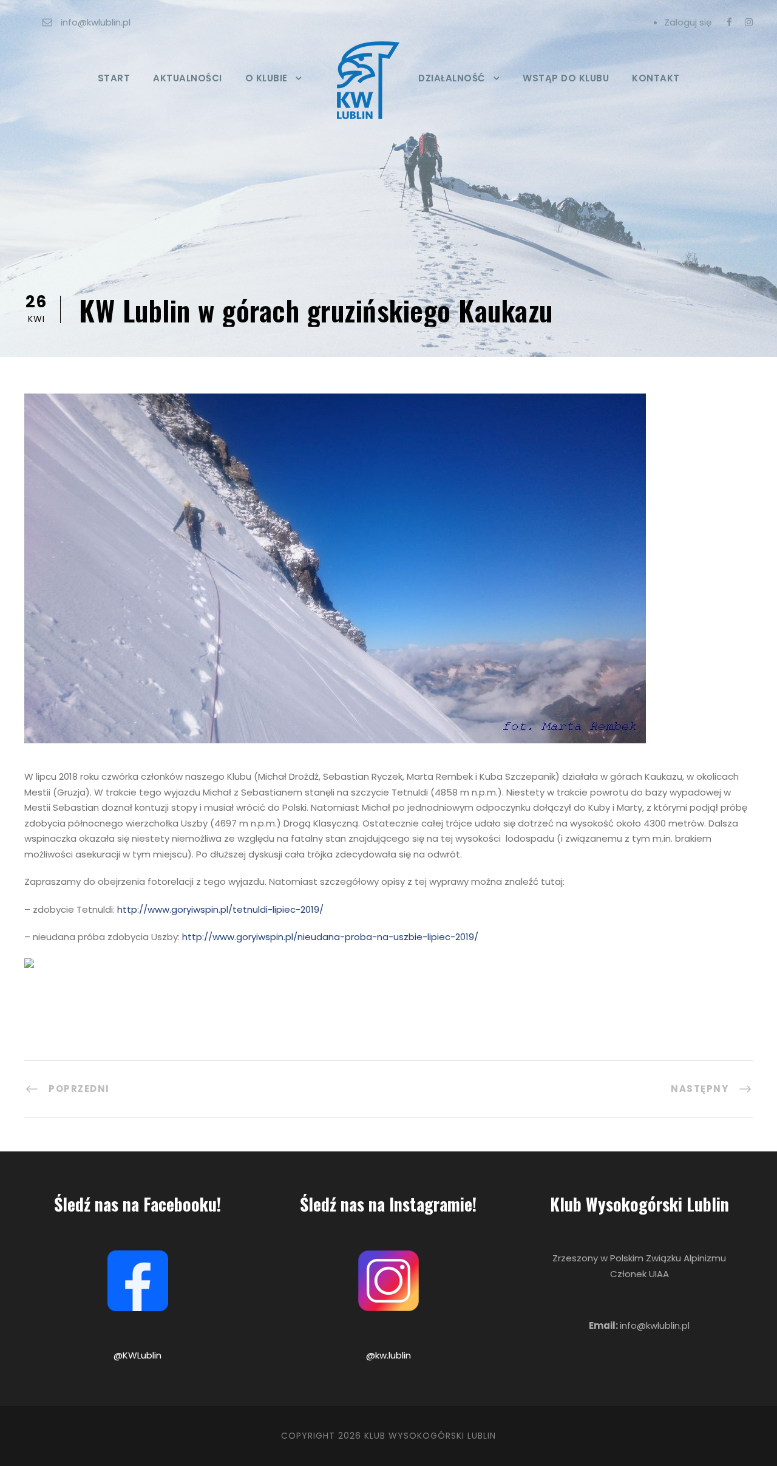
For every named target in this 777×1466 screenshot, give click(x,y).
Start (114, 78)
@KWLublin (137, 1355)
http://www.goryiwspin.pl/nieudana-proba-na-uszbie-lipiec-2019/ (330, 936)
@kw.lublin (388, 1355)
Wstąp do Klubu (566, 78)
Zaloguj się (687, 22)
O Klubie (266, 78)
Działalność (452, 78)
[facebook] (729, 22)
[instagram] (749, 22)
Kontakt (656, 78)
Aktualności (187, 78)
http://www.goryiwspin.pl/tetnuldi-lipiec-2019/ (220, 909)
